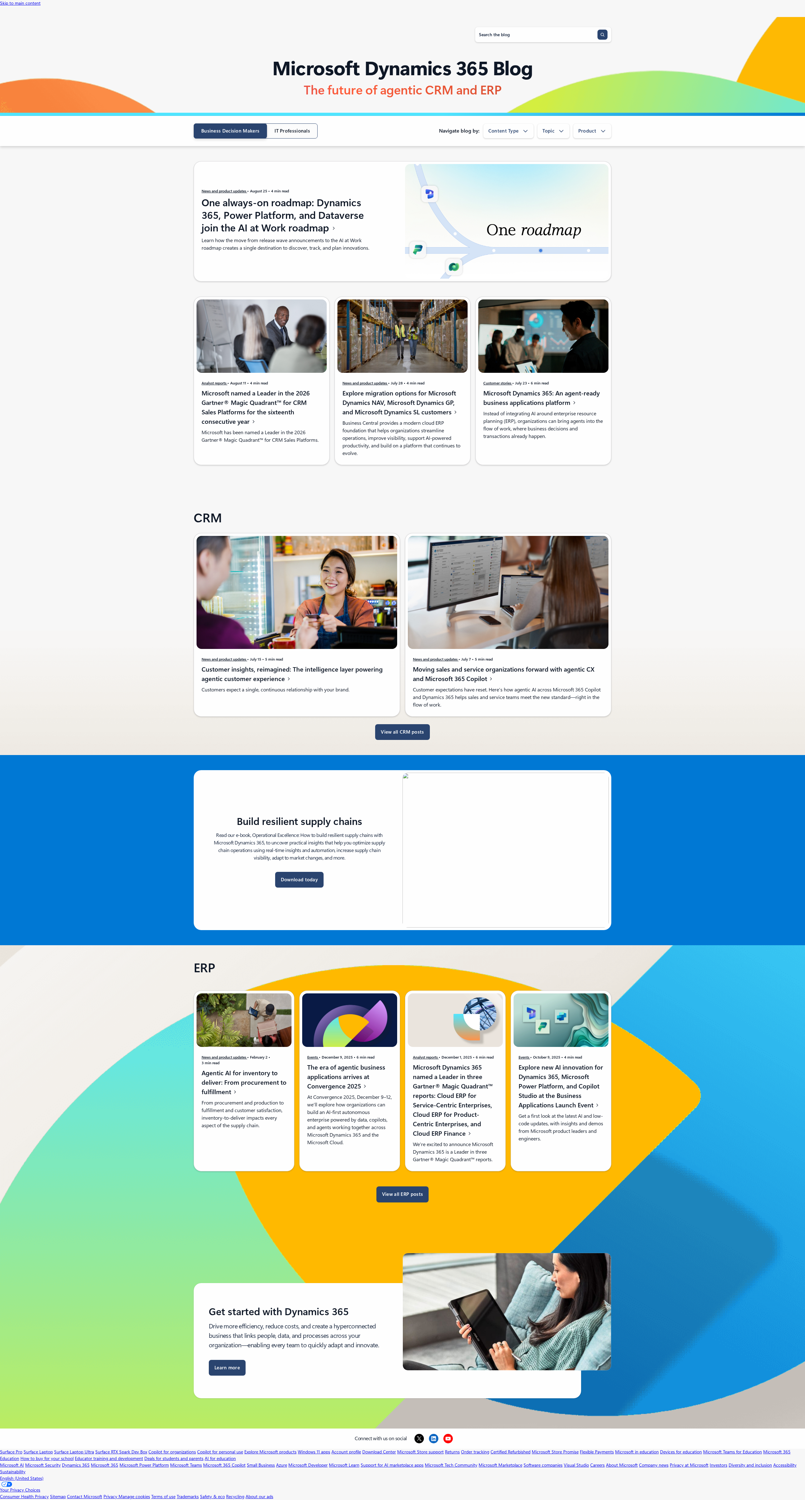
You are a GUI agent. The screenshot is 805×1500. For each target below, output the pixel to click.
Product (587, 131)
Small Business (261, 1465)
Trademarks (188, 1496)
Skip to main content (20, 3)
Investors (718, 1465)
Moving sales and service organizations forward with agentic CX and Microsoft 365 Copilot (503, 674)
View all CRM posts (402, 732)
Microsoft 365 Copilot (224, 1465)
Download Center (379, 1451)
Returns (452, 1451)
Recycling (235, 1496)
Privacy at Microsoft (689, 1465)
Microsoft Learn (344, 1465)
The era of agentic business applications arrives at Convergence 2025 (346, 1077)
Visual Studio (576, 1465)
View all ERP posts (402, 1194)
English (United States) (21, 1478)
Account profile (346, 1451)
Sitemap (58, 1496)
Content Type (503, 131)
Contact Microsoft (84, 1496)
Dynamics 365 (76, 1465)
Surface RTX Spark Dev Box (121, 1451)
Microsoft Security (43, 1465)
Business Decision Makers (230, 131)
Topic (548, 131)
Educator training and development (109, 1458)
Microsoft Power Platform (144, 1465)
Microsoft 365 (104, 1465)
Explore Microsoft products (270, 1451)
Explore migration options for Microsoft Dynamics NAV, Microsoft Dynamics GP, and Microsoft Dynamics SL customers (399, 402)
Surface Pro (11, 1451)
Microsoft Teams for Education (732, 1451)
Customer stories (497, 383)
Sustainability (12, 1471)
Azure (281, 1465)
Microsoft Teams (186, 1465)
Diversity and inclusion (750, 1465)
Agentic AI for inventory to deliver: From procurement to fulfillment (244, 1082)
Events (313, 1057)
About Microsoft (622, 1465)
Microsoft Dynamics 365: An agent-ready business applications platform (541, 397)
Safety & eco (212, 1496)
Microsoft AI (12, 1465)
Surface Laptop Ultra (74, 1451)
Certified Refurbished (510, 1451)
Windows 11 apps (314, 1451)
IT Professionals (292, 131)
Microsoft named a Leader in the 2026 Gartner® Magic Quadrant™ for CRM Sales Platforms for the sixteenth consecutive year (256, 407)
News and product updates (224, 191)
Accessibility (785, 1465)
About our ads (259, 1496)
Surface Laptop (38, 1451)
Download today (299, 880)
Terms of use (163, 1496)
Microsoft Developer (308, 1465)
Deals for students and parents (173, 1458)
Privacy (111, 1496)
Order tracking (475, 1451)
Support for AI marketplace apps (392, 1465)
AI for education (220, 1458)
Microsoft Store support (420, 1451)
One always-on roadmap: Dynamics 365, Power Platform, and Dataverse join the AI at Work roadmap (283, 215)
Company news (654, 1465)
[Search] (602, 35)
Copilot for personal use (220, 1451)
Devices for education (681, 1451)
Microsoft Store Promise (555, 1451)
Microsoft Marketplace (500, 1465)
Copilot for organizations (172, 1451)
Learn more (227, 1368)
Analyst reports (214, 383)
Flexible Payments (597, 1451)
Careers (597, 1465)
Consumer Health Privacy (24, 1496)
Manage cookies (134, 1496)
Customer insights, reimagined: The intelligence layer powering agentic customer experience (292, 674)
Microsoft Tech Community (451, 1465)
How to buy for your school (47, 1458)
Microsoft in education (637, 1451)
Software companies (543, 1465)
